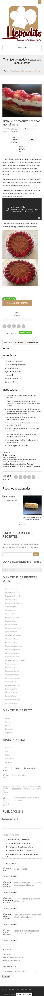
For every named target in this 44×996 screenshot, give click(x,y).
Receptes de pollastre (12, 649)
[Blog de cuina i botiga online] (22, 40)
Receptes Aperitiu (11, 606)
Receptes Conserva (12, 617)
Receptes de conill (11, 632)
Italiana (7, 755)
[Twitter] (16, 478)
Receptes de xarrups (12, 664)
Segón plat (9, 732)
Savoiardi (21, 466)
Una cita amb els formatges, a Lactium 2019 (20, 851)
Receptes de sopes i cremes (15, 660)
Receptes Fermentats (12, 678)
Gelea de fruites (12, 500)
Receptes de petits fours (13, 646)
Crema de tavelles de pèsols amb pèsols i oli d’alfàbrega (27, 915)
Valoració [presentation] (32, 342)
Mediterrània (28, 129)
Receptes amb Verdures (13, 603)
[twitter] (9, 2)
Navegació (22, 47)
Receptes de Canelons (13, 628)
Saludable (8, 762)
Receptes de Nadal (11, 639)
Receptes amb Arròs (12, 592)
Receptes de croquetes (13, 635)
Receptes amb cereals (13, 596)
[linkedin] (5, 2)
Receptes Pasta (10, 696)
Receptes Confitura (11, 614)
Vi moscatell (36, 466)
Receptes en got (10, 667)
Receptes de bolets (11, 624)
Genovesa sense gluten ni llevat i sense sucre (32, 518)
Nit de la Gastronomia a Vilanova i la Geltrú (19, 847)
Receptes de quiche (12, 657)
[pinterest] (7, 2)
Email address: (7, 971)
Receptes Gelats (11, 682)
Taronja (28, 466)
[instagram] (15, 2)
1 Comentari (14, 131)
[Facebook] (20, 478)
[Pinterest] (25, 478)
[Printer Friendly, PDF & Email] (9, 299)
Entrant (7, 718)
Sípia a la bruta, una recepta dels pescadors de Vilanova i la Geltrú (26, 787)
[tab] (7, 343)
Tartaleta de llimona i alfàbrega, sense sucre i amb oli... (26, 931)
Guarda (13, 333)
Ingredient (8, 722)
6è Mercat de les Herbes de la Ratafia (18, 843)
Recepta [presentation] (8, 342)
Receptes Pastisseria (15, 462)
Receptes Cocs (10, 610)
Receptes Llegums (11, 692)
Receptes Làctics (11, 689)
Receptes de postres (21, 459)
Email (6, 333)
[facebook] (11, 2)
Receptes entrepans (12, 671)
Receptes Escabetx (12, 674)
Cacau (12, 464)
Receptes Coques (11, 621)
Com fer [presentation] (19, 342)
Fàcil (21, 151)
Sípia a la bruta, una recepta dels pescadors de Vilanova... (27, 883)
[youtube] (13, 2)
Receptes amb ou (11, 599)
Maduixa (14, 466)
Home (6, 71)
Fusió (7, 751)
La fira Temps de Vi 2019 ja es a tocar (18, 839)
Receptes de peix (11, 642)
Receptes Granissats (12, 685)
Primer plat (9, 729)
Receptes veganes (11, 703)
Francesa (21, 129)
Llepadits (5, 131)
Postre (13, 457)
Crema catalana (20, 464)
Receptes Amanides (12, 589)
